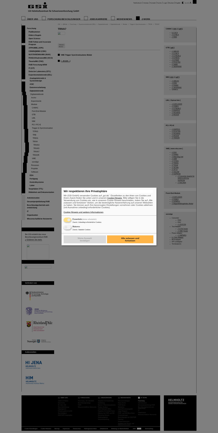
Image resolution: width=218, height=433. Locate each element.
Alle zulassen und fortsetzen (130, 239)
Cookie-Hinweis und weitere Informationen (83, 212)
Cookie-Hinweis (114, 198)
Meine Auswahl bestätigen (85, 239)
